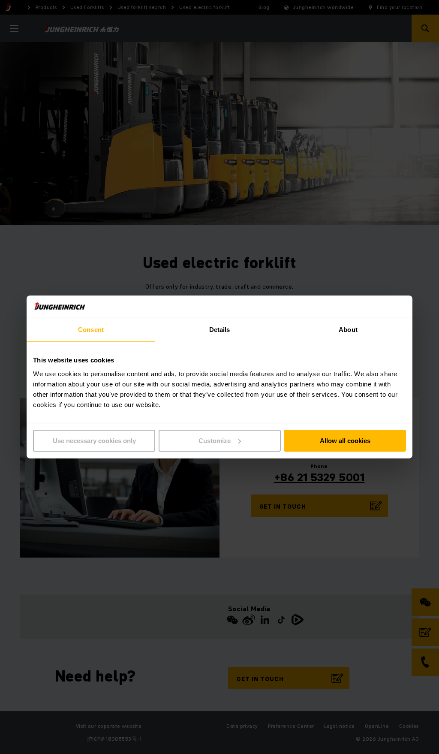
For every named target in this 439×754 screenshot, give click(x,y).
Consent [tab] (91, 329)
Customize (214, 440)
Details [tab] (219, 329)
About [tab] (348, 329)
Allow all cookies (345, 440)
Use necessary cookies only (94, 440)
